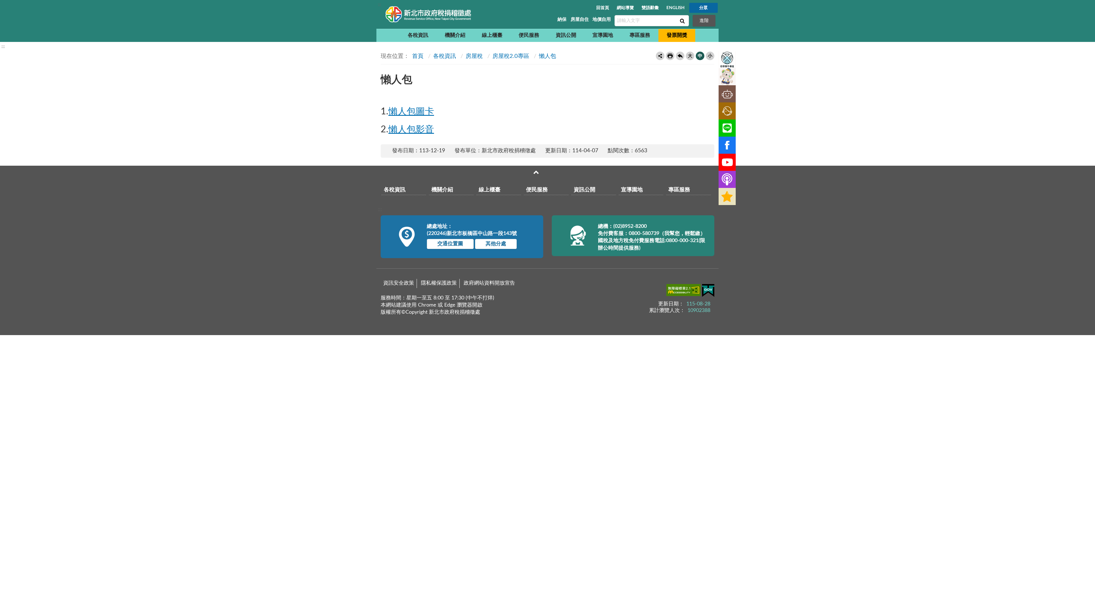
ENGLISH (675, 8)
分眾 (703, 8)
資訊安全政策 (398, 283)
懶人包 (547, 56)
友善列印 (670, 56)
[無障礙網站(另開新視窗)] (684, 291)
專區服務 (640, 35)
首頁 (417, 56)
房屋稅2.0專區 (510, 56)
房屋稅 (474, 56)
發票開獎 (677, 35)
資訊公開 (566, 35)
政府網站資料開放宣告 (489, 283)
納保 (562, 19)
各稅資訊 (418, 35)
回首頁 (602, 8)
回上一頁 (680, 56)
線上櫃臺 (492, 35)
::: (379, 4)
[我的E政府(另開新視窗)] (708, 291)
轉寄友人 (660, 56)
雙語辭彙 (650, 8)
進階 (704, 20)
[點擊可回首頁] (428, 14)
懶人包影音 (411, 129)
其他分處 (496, 243)
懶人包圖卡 (411, 111)
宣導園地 (603, 35)
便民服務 (529, 35)
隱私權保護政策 (439, 283)
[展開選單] (536, 172)
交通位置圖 (450, 243)
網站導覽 (625, 8)
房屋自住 (580, 19)
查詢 (682, 21)
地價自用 (602, 19)
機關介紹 (455, 35)
